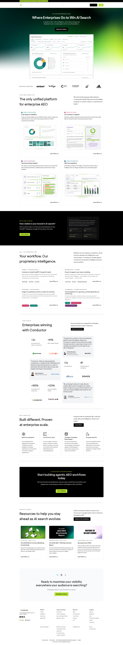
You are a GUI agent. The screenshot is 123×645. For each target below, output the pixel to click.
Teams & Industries (61, 609)
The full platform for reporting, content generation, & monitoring (82, 293)
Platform (42, 609)
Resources (75, 609)
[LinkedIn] (22, 617)
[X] (20, 617)
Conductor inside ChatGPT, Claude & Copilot (36, 272)
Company (91, 609)
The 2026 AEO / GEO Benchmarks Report (60, 544)
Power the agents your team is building (77, 272)
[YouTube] (24, 617)
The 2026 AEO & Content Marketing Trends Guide (32, 544)
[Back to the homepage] (26, 5)
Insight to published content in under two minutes (38, 292)
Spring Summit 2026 (84, 543)
